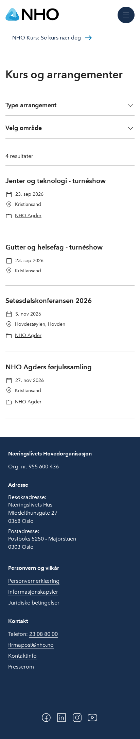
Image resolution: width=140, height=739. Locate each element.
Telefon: (33, 634)
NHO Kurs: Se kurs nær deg (46, 37)
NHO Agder (28, 215)
